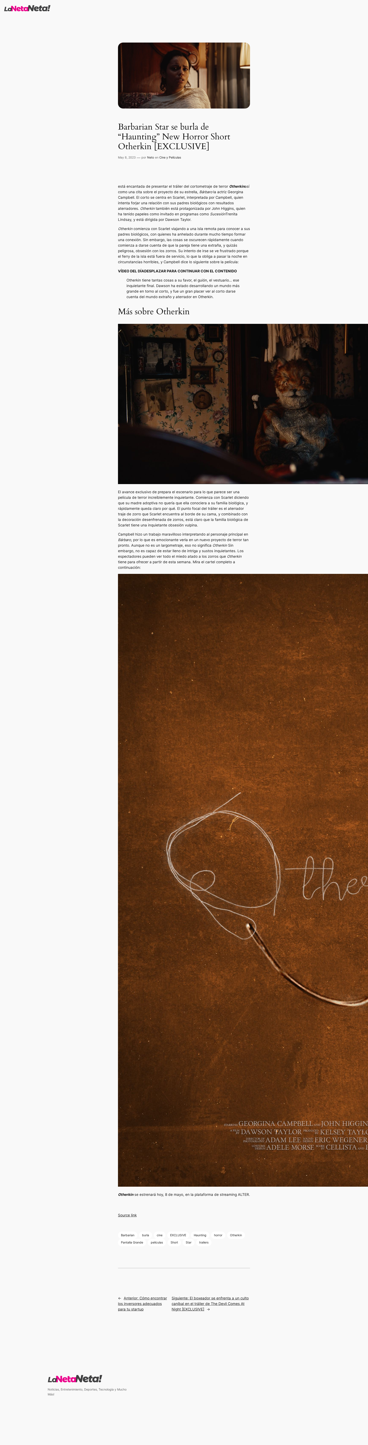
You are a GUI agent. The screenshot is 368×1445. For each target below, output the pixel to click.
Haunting (200, 1235)
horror (218, 1235)
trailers (203, 1242)
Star (188, 1242)
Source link (127, 1215)
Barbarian (127, 1235)
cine (159, 1235)
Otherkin (236, 1235)
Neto (150, 157)
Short (174, 1242)
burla (145, 1235)
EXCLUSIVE (178, 1235)
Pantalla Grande (132, 1242)
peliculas (157, 1242)
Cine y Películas (170, 157)
